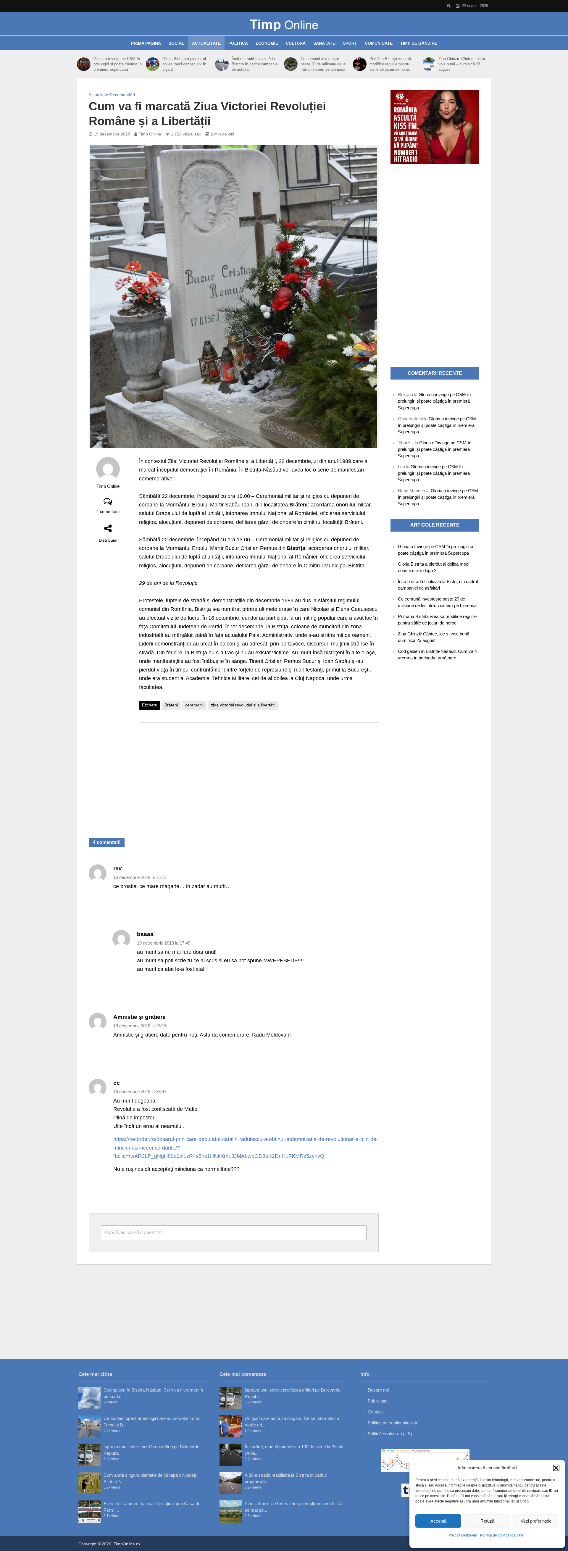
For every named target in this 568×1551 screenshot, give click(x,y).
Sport (350, 43)
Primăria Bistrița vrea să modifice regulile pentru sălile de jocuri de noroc (390, 64)
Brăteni (171, 705)
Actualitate (206, 43)
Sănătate (324, 43)
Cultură (296, 43)
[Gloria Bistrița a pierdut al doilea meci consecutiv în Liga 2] (152, 64)
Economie (267, 43)
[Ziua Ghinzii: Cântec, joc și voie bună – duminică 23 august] (429, 64)
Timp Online (150, 134)
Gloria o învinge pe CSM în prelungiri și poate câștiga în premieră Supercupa (117, 64)
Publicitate (378, 1400)
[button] (556, 1468)
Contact (375, 1411)
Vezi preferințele (536, 1520)
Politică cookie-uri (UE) (390, 1433)
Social (176, 43)
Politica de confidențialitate (501, 1535)
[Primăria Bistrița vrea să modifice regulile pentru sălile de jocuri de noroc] (360, 64)
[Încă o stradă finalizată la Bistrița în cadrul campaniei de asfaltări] (222, 64)
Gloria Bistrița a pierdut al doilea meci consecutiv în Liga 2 (184, 64)
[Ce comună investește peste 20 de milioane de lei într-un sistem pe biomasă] (291, 64)
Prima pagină (146, 43)
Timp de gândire (418, 43)
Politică (238, 43)
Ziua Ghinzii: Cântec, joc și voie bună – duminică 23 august (461, 64)
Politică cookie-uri (462, 1535)
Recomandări (122, 94)
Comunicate (379, 43)
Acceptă (438, 1520)
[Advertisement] (259, 774)
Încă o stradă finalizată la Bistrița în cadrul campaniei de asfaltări (255, 64)
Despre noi (378, 1389)
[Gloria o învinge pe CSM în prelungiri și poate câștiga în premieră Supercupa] (84, 64)
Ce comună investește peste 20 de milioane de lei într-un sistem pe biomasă (323, 64)
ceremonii (194, 705)
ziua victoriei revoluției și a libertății (243, 705)
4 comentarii (108, 511)
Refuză (487, 1520)
